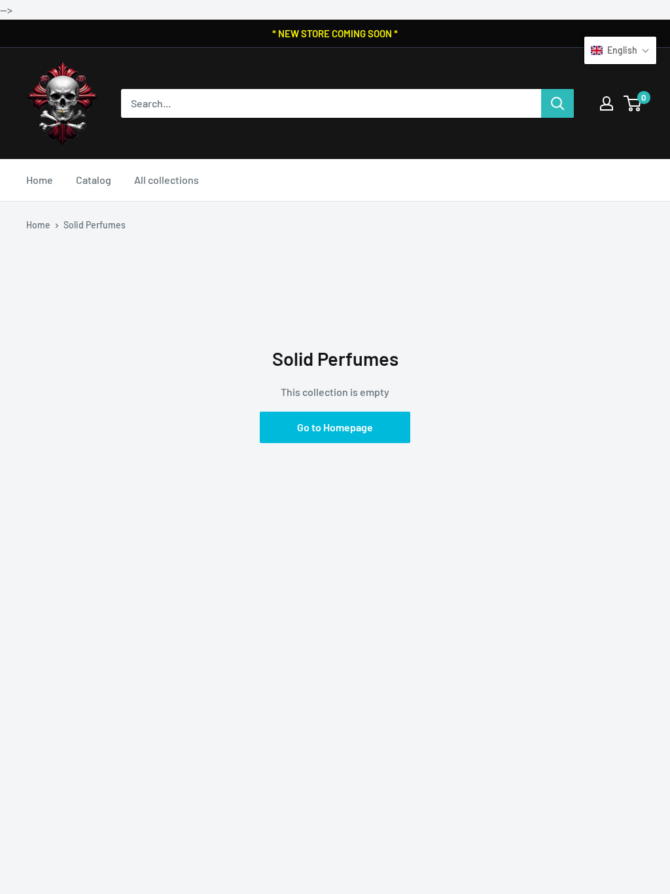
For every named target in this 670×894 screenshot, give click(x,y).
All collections (166, 179)
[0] (633, 103)
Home (39, 179)
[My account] (606, 103)
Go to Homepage (335, 427)
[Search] (557, 103)
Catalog (93, 179)
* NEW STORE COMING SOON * (335, 33)
